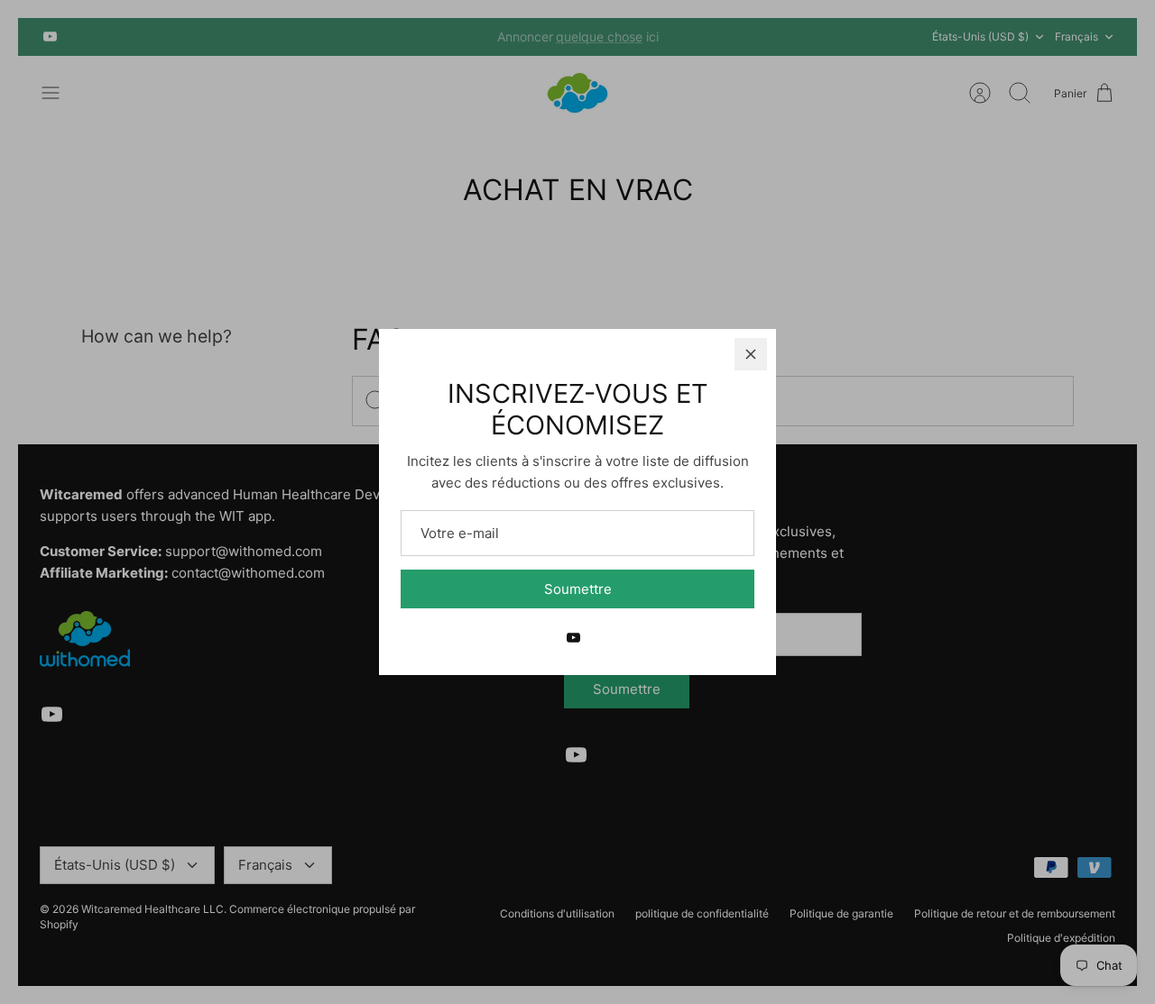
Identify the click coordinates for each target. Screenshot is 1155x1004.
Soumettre (578, 589)
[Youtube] (573, 637)
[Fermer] (751, 354)
